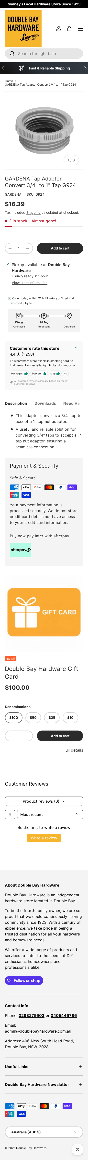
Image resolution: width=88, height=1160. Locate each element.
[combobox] (44, 53)
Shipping (33, 212)
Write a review (44, 837)
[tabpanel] (44, 431)
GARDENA (13, 194)
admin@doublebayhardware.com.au (38, 1031)
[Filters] (10, 814)
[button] (69, 28)
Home (9, 81)
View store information (29, 283)
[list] (44, 613)
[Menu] (80, 28)
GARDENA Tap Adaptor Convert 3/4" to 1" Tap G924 (40, 84)
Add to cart (60, 248)
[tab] (16, 403)
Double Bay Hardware (31, 1148)
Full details (73, 750)
